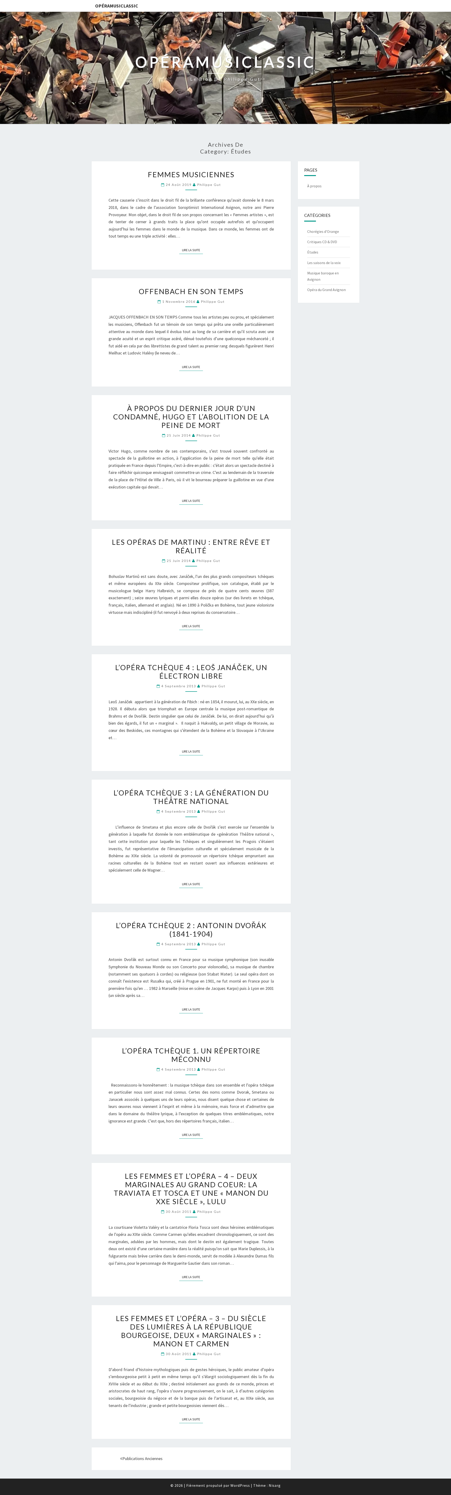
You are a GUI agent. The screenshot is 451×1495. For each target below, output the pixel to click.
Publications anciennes (142, 1458)
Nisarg (275, 1485)
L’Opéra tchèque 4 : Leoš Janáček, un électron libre (191, 671)
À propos (314, 186)
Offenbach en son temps (191, 291)
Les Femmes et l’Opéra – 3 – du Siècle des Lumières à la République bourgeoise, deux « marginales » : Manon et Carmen (191, 1331)
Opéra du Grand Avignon (326, 289)
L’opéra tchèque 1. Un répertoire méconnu (191, 1054)
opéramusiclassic (116, 6)
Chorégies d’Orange (323, 231)
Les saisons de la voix (324, 262)
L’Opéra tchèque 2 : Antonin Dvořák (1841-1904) (191, 929)
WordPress (240, 1485)
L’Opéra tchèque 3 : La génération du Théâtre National (191, 796)
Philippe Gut (209, 185)
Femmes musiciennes (191, 174)
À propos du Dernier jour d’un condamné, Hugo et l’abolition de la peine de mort (191, 416)
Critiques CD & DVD (322, 241)
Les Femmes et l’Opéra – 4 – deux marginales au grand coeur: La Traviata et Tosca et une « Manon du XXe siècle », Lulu (191, 1189)
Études (312, 252)
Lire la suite (192, 250)
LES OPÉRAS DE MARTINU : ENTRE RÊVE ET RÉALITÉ (191, 546)
